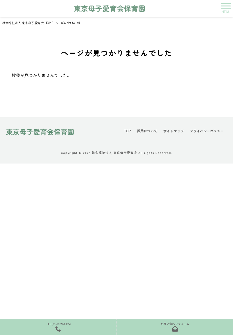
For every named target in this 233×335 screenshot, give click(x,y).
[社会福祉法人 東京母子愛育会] (109, 8)
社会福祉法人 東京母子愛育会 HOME (27, 22)
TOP (127, 131)
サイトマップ (173, 131)
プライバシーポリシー (207, 131)
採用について (147, 131)
